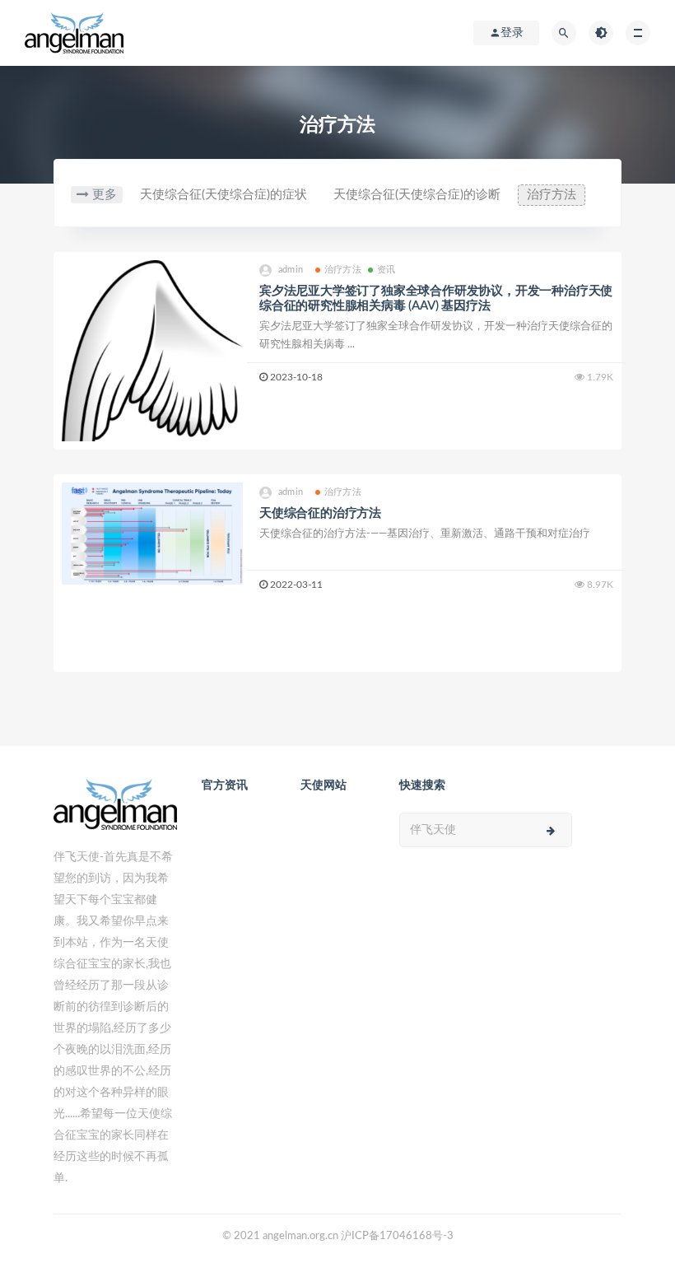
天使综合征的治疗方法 (320, 513)
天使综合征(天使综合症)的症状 (223, 195)
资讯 (386, 269)
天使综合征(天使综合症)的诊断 (416, 195)
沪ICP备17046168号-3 (397, 1236)
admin (290, 269)
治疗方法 (551, 195)
